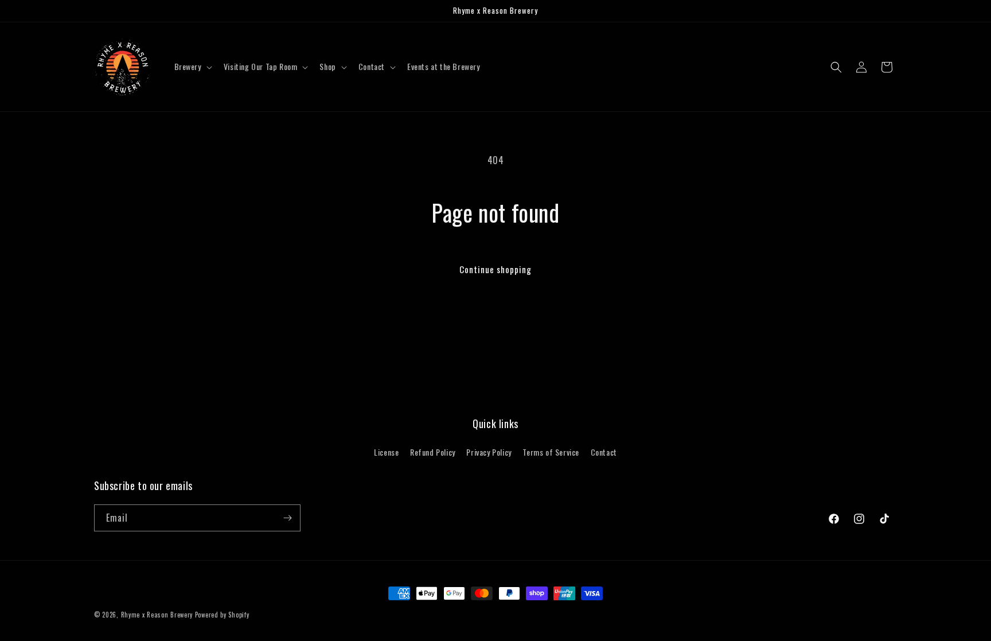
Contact (604, 452)
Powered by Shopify (222, 614)
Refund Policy (432, 452)
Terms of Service (550, 452)
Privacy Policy (488, 452)
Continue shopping (495, 269)
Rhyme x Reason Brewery (157, 614)
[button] (192, 67)
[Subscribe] (287, 517)
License (386, 452)
